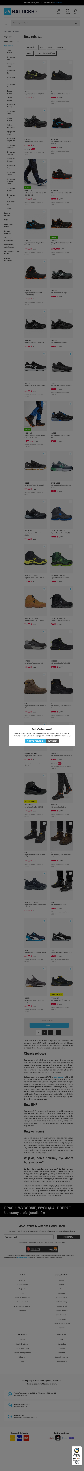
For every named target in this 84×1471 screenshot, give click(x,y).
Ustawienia (52, 741)
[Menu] (80, 1447)
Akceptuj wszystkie (35, 741)
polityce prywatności (46, 736)
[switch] (77, 1462)
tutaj (70, 736)
